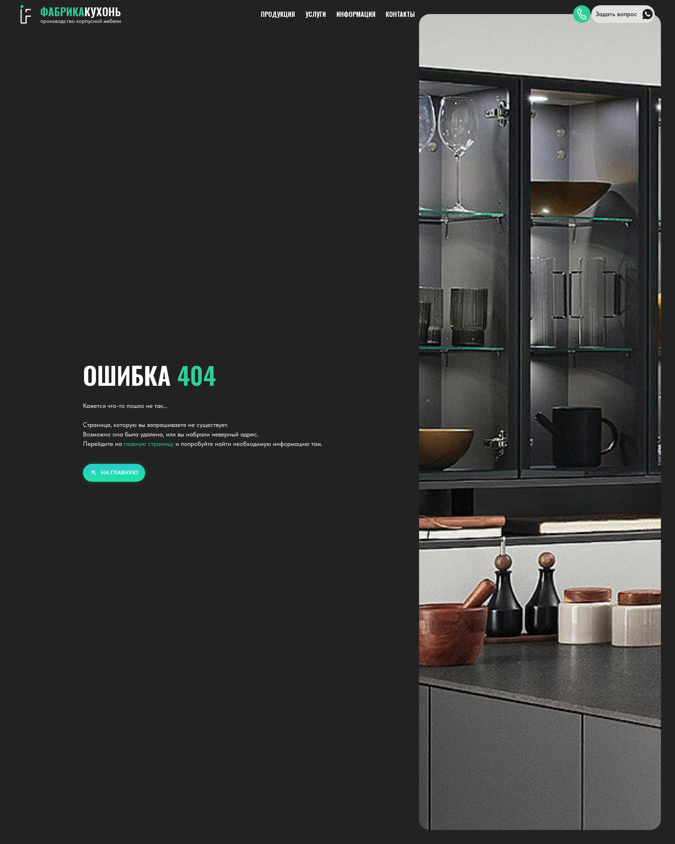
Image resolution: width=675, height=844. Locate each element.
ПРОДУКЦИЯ (278, 14)
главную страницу (149, 443)
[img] (582, 14)
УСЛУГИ (316, 14)
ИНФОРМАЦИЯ (355, 14)
